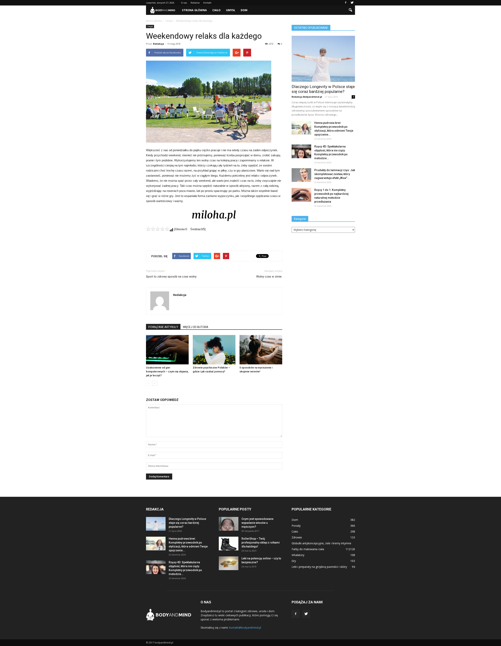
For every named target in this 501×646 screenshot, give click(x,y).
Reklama (195, 2)
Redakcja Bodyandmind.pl (307, 96)
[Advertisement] (214, 237)
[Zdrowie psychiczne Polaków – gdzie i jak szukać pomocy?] (214, 349)
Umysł (230, 10)
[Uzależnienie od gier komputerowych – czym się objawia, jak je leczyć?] (167, 349)
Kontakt (207, 2)
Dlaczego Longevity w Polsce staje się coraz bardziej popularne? (323, 89)
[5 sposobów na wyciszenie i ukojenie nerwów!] (261, 349)
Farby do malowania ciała (308, 549)
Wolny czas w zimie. (269, 276)
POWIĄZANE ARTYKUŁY (163, 327)
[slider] (157, 228)
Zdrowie (297, 537)
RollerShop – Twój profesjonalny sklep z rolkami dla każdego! (260, 542)
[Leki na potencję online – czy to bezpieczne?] (228, 563)
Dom (244, 10)
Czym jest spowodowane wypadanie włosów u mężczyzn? (257, 522)
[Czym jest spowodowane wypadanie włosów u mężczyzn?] (228, 524)
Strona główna (194, 10)
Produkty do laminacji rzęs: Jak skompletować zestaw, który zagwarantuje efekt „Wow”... (334, 174)
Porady (296, 525)
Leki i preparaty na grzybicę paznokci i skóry (319, 567)
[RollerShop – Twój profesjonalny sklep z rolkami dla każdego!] (228, 543)
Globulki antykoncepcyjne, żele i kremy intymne (321, 543)
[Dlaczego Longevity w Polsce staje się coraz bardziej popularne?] (323, 59)
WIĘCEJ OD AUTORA (195, 327)
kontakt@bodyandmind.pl (245, 627)
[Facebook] (346, 2)
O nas (184, 2)
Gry (294, 561)
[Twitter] (352, 2)
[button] (350, 10)
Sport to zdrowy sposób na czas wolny (171, 276)
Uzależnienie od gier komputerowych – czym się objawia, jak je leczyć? (167, 371)
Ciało (216, 10)
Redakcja (158, 43)
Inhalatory (298, 555)
